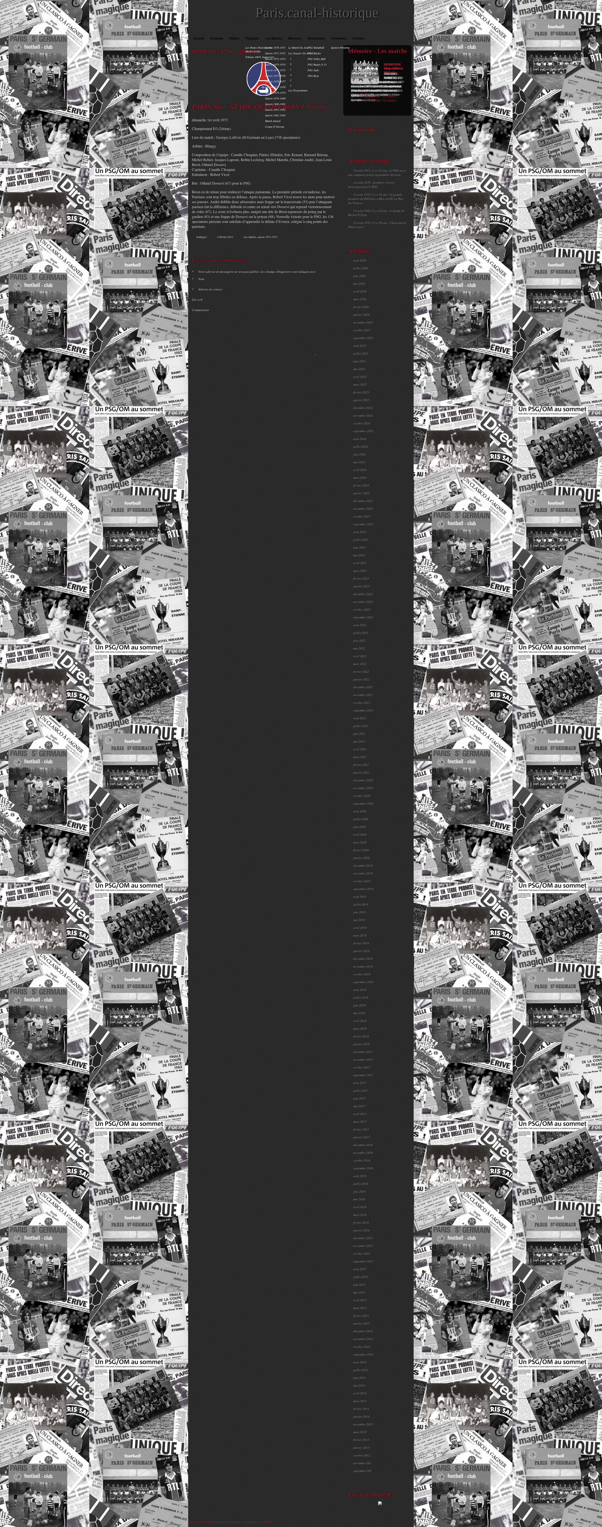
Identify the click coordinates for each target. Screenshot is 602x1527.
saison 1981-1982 (275, 109)
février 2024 (361, 485)
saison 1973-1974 (275, 64)
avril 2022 (360, 656)
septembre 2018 (363, 982)
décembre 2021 (363, 687)
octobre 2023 (361, 516)
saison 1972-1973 (275, 59)
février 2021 (361, 765)
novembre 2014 (363, 1339)
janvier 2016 (361, 1230)
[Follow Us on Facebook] (395, 30)
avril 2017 (360, 1114)
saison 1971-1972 (275, 53)
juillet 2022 (360, 633)
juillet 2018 (360, 997)
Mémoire (294, 38)
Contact (358, 38)
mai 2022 (359, 648)
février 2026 (361, 307)
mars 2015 (360, 1308)
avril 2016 (360, 1207)
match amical (273, 121)
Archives (216, 38)
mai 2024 (359, 462)
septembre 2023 (363, 524)
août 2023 (359, 532)
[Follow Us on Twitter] (402, 30)
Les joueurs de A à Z (300, 53)
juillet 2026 (360, 268)
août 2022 (359, 625)
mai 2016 (359, 1199)
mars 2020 (360, 842)
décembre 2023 (363, 501)
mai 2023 (359, 555)
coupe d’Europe (274, 126)
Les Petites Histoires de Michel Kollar (258, 49)
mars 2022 (360, 664)
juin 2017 (359, 1098)
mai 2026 (359, 283)
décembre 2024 (363, 408)
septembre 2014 (363, 1354)
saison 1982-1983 (275, 115)
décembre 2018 (363, 959)
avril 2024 (360, 470)
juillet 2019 (360, 904)
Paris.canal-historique (317, 12)
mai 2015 (359, 1292)
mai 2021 (359, 741)
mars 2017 (360, 1122)
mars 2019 (360, 935)
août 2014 (359, 1362)
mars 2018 (360, 1028)
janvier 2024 (361, 493)
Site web (197, 299)
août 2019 (359, 896)
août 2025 (359, 346)
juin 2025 (359, 361)
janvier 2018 (361, 1044)
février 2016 (361, 1222)
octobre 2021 (361, 702)
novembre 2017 (363, 1059)
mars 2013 (360, 1432)
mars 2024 (360, 477)
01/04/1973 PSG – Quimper (226, 51)
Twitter (314, 245)
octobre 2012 (361, 1455)
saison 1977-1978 (275, 87)
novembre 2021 (363, 695)
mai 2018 (359, 1013)
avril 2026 (360, 291)
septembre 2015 (363, 1261)
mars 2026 (360, 299)
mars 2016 (360, 1215)
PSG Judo (313, 70)
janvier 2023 (361, 586)
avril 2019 (360, 928)
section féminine (340, 47)
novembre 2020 (363, 788)
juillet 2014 (360, 1370)
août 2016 (359, 1176)
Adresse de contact (207, 289)
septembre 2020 (363, 803)
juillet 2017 (360, 1090)
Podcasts (252, 38)
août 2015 (359, 1269)
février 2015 (361, 1315)
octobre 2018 (361, 974)
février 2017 (361, 1129)
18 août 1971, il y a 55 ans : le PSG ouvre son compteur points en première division (377, 172)
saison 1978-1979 (275, 93)
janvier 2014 (361, 1416)
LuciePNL (267, 1522)
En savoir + (372, 95)
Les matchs (273, 38)
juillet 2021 (360, 726)
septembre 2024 (363, 431)
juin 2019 (359, 912)
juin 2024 (359, 454)
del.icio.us (324, 245)
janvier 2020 (361, 858)
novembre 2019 (363, 873)
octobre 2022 (361, 609)
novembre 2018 (363, 966)
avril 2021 (360, 749)
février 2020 (361, 850)
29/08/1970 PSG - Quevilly (392, 68)
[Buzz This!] (329, 245)
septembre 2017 (363, 1075)
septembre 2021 (363, 710)
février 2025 (361, 392)
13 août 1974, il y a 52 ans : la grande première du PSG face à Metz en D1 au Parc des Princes (376, 198)
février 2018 (361, 1036)
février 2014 (361, 1409)
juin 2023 (359, 547)
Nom (198, 279)
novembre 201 (362, 1463)
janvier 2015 (361, 1323)
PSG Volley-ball (316, 59)
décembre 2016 (363, 1145)
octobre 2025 (361, 330)
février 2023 (361, 578)
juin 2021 (359, 734)
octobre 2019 (361, 881)
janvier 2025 (361, 400)
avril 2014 (360, 1393)
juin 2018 (359, 1005)
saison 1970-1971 (275, 47)
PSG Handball (316, 47)
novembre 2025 (363, 322)
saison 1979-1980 (275, 98)
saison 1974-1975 (275, 70)
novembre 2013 (363, 1424)
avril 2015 (360, 1300)
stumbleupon (319, 245)
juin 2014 (359, 1378)
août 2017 (359, 1083)
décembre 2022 (363, 594)
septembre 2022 (363, 617)
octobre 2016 (361, 1160)
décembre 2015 (363, 1238)
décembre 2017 (363, 1052)
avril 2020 (360, 834)
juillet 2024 (360, 446)
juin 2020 (359, 827)
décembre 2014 (363, 1331)
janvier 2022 (361, 679)
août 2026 (359, 260)
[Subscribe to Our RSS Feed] (409, 30)
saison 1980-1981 (275, 104)
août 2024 (359, 439)
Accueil (199, 38)
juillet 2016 (360, 1184)
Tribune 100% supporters (259, 57)
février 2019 (361, 943)
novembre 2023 (363, 508)
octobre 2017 (361, 1067)
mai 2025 (359, 369)
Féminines (338, 38)
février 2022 (361, 671)
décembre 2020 (363, 780)
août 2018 (359, 990)
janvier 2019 (361, 951)
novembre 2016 (363, 1153)
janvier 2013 (361, 1447)
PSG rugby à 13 (317, 64)
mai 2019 (359, 920)
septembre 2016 (363, 1168)
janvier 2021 (361, 772)
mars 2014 (360, 1401)
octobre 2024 (361, 423)
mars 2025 (360, 384)
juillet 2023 (360, 540)
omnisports (316, 38)
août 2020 (359, 811)
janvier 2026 (361, 315)
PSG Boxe (313, 76)
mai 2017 (359, 1106)
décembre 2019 (363, 865)
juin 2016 (359, 1191)
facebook (309, 245)
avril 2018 (360, 1021)
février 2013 (361, 1440)
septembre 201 (362, 1471)
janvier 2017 (361, 1137)
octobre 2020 (361, 796)
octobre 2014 (361, 1347)
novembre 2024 (363, 415)
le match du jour (298, 47)
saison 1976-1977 (275, 81)
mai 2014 (359, 1385)
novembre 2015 (363, 1246)
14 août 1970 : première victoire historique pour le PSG (371, 184)
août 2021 (359, 718)
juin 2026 (359, 276)
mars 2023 (360, 571)
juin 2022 (359, 640)
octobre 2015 (361, 1253)
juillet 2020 (360, 819)
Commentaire (200, 310)
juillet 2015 (360, 1277)
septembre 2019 (363, 889)
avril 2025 (360, 377)
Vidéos (234, 38)
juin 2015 (359, 1284)
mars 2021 (360, 757)
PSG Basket (314, 53)
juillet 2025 (360, 353)
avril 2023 (360, 563)
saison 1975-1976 (275, 76)
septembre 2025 (363, 338)
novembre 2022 (363, 602)
